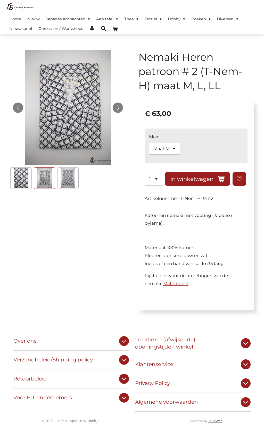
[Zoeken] (103, 28)
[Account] (92, 28)
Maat (154, 136)
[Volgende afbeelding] (118, 108)
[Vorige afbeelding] (18, 108)
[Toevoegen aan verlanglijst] (239, 179)
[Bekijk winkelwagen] (115, 29)
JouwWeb (215, 421)
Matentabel (175, 283)
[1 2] (153, 179)
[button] (21, 178)
